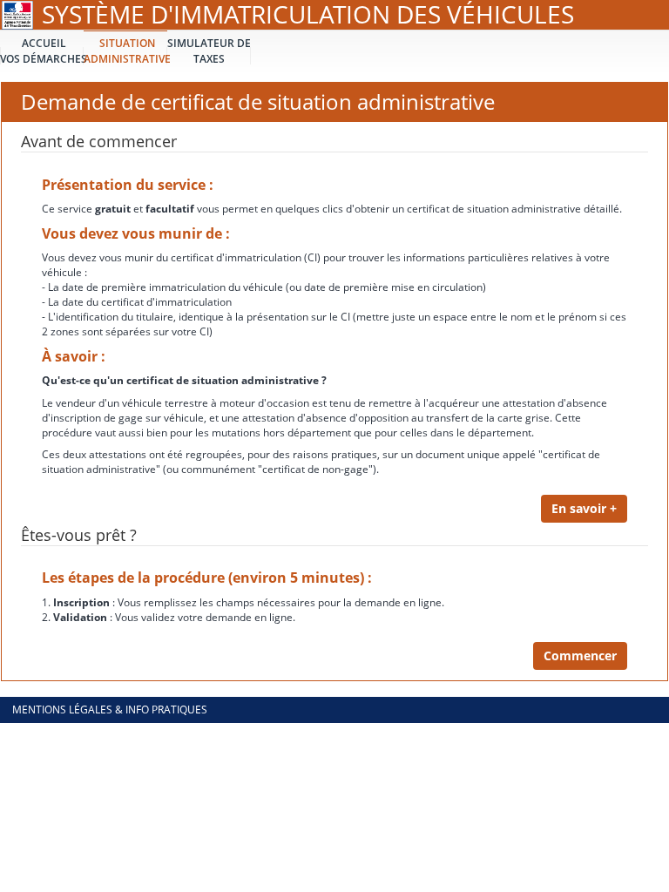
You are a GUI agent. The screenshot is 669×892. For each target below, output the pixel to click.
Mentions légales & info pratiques (109, 709)
